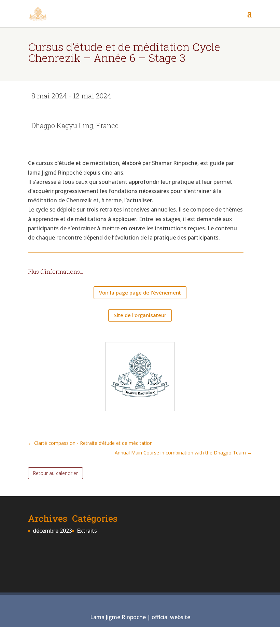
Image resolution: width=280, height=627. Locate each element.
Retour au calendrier (55, 473)
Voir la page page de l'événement (140, 292)
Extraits (87, 530)
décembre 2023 (52, 530)
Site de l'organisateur (140, 315)
